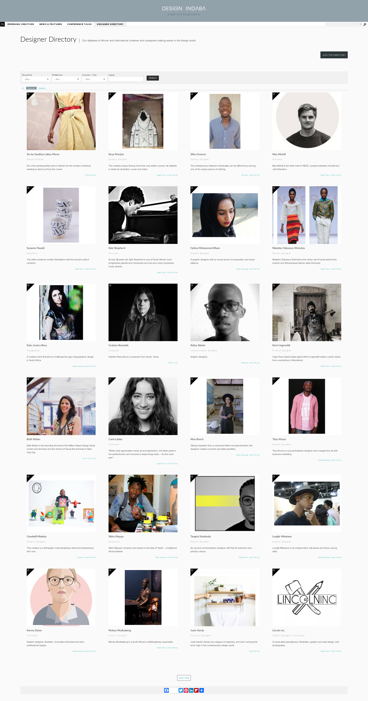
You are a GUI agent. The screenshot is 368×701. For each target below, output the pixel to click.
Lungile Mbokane (282, 536)
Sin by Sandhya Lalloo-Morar (43, 154)
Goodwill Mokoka (36, 536)
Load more (184, 678)
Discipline (27, 74)
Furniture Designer (200, 635)
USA (176, 362)
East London (161, 557)
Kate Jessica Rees (37, 345)
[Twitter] (181, 690)
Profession (57, 74)
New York (87, 458)
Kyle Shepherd (117, 248)
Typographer (33, 350)
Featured (31, 88)
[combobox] (343, 24)
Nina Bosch (197, 439)
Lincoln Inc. (278, 630)
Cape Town (161, 175)
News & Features (50, 24)
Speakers (42, 88)
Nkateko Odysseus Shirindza (288, 248)
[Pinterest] (186, 690)
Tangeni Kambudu (200, 536)
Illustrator (114, 444)
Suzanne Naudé (36, 248)
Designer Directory (110, 24)
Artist (112, 635)
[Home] (184, 9)
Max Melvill (279, 154)
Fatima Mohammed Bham (205, 248)
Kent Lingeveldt (281, 345)
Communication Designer (204, 350)
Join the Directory (334, 55)
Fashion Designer (199, 159)
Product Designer (281, 350)
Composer (114, 350)
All (23, 88)
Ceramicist (32, 253)
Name (111, 74)
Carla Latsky (115, 439)
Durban (245, 175)
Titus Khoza (279, 439)
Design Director (35, 159)
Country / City (89, 74)
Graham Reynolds (119, 345)
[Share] (201, 690)
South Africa (90, 175)
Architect (277, 159)
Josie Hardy (197, 630)
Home (2, 24)
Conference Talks (79, 24)
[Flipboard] (196, 690)
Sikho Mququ (116, 536)
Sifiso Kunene (198, 154)
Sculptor (122, 635)
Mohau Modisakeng (120, 630)
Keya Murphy (116, 154)
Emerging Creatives (20, 24)
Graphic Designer (118, 159)
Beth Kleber (34, 439)
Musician (113, 253)
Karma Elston (34, 630)
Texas (170, 362)
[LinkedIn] (191, 690)
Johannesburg (242, 269)
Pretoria (244, 362)
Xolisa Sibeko (197, 345)
